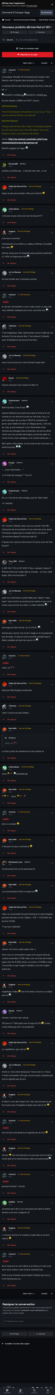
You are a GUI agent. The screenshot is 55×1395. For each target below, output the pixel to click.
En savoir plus (6, 4)
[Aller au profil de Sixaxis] (4, 1012)
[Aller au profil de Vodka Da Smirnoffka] (4, 187)
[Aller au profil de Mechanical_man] (4, 863)
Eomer (11, 378)
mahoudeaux (14, 209)
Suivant (44, 63)
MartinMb (12, 620)
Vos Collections (31, 40)
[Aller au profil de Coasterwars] (4, 401)
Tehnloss (12, 326)
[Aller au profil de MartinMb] (4, 621)
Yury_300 (13, 561)
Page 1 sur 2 (27, 63)
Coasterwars (14, 400)
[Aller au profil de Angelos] (4, 232)
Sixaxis (11, 1011)
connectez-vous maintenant (32, 1310)
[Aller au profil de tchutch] (3, 40)
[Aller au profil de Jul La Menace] (4, 273)
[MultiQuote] (3, 155)
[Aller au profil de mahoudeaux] (4, 210)
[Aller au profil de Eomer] (4, 379)
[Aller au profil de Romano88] (4, 165)
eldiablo (12, 1202)
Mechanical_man (15, 862)
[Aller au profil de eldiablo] (4, 1203)
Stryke (11, 463)
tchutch (9, 40)
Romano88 (13, 164)
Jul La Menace (15, 272)
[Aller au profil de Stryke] (4, 464)
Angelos (12, 231)
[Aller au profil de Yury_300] (4, 562)
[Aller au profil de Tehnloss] (4, 327)
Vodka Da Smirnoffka (18, 186)
